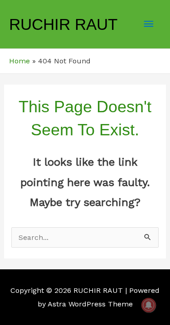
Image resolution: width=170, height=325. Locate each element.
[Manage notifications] (148, 305)
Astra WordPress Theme (90, 304)
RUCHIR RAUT (63, 24)
